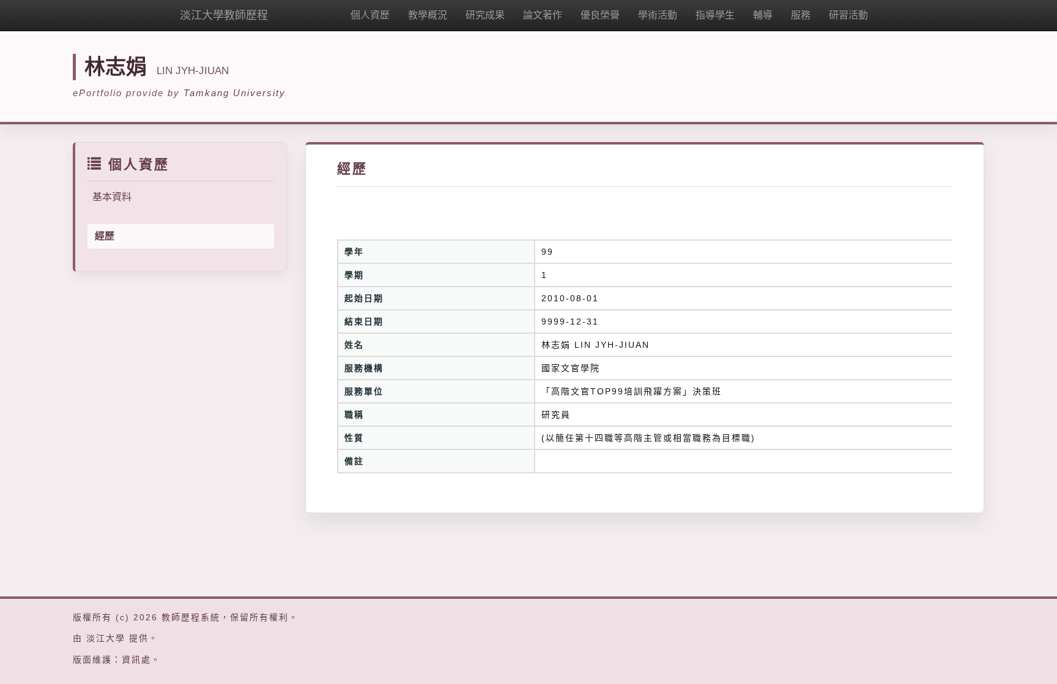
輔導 (763, 15)
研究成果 (485, 15)
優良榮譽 (600, 15)
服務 (800, 15)
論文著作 (542, 15)
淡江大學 (105, 638)
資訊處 (136, 659)
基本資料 (112, 197)
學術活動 (657, 15)
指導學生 (715, 15)
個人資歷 (370, 15)
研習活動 (848, 15)
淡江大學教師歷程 (224, 15)
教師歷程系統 (190, 617)
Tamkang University (235, 93)
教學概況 (427, 15)
